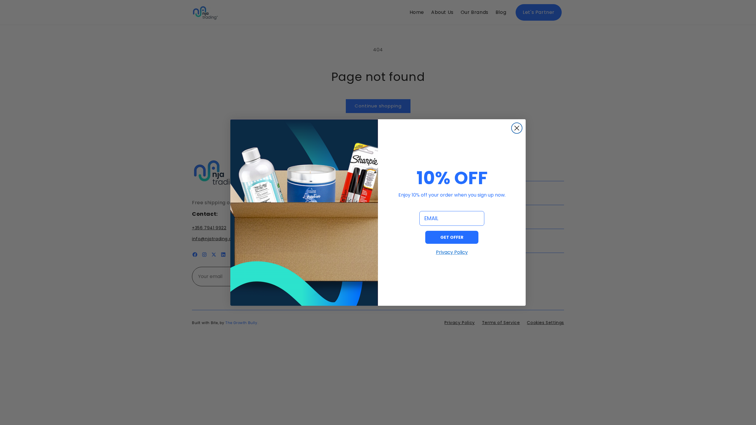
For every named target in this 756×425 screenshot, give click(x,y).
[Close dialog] (516, 128)
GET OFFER (451, 237)
